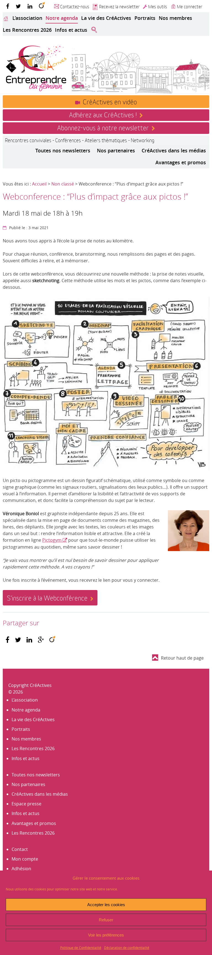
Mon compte (25, 859)
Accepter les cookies (106, 904)
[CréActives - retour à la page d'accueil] (36, 67)
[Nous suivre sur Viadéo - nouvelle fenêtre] (42, 6)
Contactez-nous (74, 6)
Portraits (144, 18)
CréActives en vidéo (110, 101)
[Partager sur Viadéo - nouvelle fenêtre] (52, 639)
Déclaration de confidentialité (126, 947)
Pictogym (52, 540)
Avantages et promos (180, 162)
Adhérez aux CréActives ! (103, 114)
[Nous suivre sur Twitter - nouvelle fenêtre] (18, 6)
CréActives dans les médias (174, 150)
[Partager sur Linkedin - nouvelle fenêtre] (29, 639)
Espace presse (26, 804)
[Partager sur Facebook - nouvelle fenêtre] (7, 639)
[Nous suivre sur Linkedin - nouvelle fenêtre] (30, 6)
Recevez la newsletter (119, 6)
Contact (20, 849)
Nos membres (175, 18)
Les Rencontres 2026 (27, 30)
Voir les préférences (106, 935)
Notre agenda (62, 18)
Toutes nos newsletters (62, 150)
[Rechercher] (94, 30)
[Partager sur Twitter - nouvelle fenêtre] (18, 639)
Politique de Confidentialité (80, 947)
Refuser (106, 919)
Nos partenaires (116, 150)
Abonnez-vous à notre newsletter (103, 127)
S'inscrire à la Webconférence (47, 597)
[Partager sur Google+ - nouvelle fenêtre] (41, 639)
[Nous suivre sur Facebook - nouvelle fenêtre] (7, 6)
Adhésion (21, 869)
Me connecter (189, 6)
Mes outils (157, 6)
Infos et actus (71, 30)
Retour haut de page (182, 658)
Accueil (39, 184)
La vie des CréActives (106, 18)
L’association (27, 18)
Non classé (62, 184)
